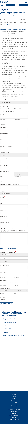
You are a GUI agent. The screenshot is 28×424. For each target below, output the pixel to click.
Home (14, 394)
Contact (14, 407)
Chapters (14, 398)
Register (6, 332)
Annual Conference (14, 415)
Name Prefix (4, 106)
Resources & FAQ (14, 403)
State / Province (18, 176)
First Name (2, 119)
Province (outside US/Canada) (9, 184)
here (8, 24)
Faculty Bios (7, 329)
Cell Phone (3, 216)
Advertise (14, 417)
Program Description (9, 322)
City (1, 176)
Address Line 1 (4, 159)
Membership (14, 413)
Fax (1, 203)
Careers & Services (14, 419)
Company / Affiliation (6, 146)
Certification (14, 411)
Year (15, 293)
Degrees (3, 127)
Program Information (9, 319)
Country (2, 191)
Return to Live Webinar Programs (13, 335)
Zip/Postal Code (4, 181)
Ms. (15, 108)
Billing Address (4, 273)
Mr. (9, 108)
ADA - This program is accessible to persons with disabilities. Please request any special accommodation (13, 230)
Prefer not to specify (8, 111)
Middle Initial (17, 119)
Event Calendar (11, 5)
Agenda (5, 325)
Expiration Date (5, 288)
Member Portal (23, 5)
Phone (2, 197)
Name (2, 114)
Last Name (3, 124)
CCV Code (16, 285)
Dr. (3, 108)
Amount (2, 297)
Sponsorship (14, 405)
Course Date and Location (8, 100)
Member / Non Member (7, 252)
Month (2, 293)
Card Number (3, 285)
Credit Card (3, 258)
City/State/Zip (4, 171)
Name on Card (4, 265)
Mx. (21, 108)
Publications (14, 400)
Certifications (4, 133)
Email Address (4, 222)
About (14, 396)
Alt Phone (3, 210)
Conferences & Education (14, 409)
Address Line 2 (4, 165)
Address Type (4, 152)
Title (1, 140)
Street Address (3, 277)
